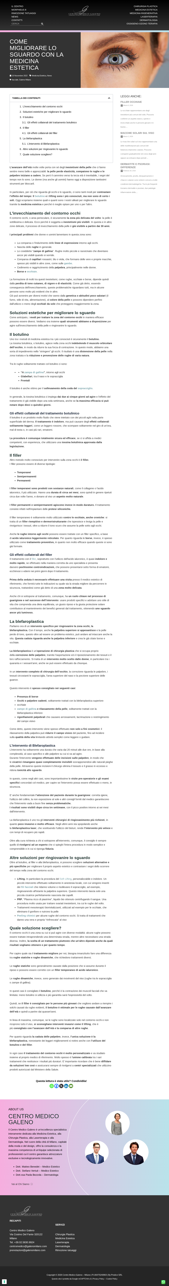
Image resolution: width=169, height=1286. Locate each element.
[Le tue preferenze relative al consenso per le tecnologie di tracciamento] (4, 1281)
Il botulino (28, 117)
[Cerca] (42, 24)
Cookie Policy (111, 1279)
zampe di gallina (26, 709)
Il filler (26, 127)
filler (34, 559)
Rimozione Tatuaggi (24, 13)
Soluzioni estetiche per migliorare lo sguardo (47, 111)
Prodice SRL (116, 1275)
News (49, 76)
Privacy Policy (98, 1279)
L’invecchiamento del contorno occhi (42, 106)
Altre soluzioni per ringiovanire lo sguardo (45, 149)
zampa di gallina (34, 372)
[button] (109, 98)
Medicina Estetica (146, 10)
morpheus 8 (19, 10)
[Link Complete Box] (139, 115)
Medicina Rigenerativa (143, 13)
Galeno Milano (25, 80)
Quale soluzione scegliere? (37, 154)
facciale (15, 80)
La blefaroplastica (32, 138)
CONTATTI (17, 20)
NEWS (15, 16)
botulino (40, 196)
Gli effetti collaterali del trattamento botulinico (52, 122)
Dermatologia (148, 20)
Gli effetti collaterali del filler (42, 133)
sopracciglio (85, 388)
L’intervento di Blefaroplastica (43, 143)
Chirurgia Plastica (145, 6)
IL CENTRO (17, 6)
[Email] (71, 1086)
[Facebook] (56, 1086)
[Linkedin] (66, 1086)
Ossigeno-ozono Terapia (142, 23)
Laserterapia (149, 16)
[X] (61, 1086)
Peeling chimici (26, 915)
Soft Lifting (66, 879)
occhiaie (32, 271)
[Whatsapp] (51, 1086)
